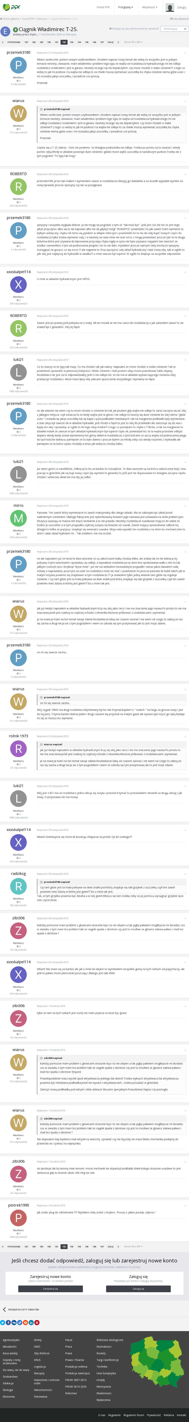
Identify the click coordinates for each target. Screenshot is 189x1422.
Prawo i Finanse (74, 1360)
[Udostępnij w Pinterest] (36, 1322)
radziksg (18, 873)
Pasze (68, 1340)
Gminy (38, 1340)
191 (56, 42)
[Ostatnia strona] (118, 42)
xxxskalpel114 (18, 271)
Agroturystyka (11, 1340)
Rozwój (101, 1353)
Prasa (68, 1353)
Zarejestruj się (50, 1288)
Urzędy (101, 1380)
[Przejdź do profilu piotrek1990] (18, 1218)
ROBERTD (18, 173)
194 (79, 42)
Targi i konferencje (108, 1360)
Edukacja (8, 1383)
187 (26, 42)
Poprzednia (14, 42)
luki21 (18, 359)
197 (102, 42)
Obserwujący (170, 28)
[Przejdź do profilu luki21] (18, 372)
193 (71, 42)
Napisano (52, 52)
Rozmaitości (104, 1346)
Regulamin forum (133, 1415)
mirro (18, 505)
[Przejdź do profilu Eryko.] (5, 31)
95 (185, 29)
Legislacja (40, 1366)
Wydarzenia (103, 1400)
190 (49, 42)
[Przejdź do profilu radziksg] (18, 886)
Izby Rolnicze (41, 1353)
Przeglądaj (124, 7)
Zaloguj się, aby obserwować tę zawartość (135, 28)
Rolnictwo (71, 1393)
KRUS (37, 1360)
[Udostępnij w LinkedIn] (31, 1322)
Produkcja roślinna (76, 1366)
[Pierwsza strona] (2, 42)
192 (64, 42)
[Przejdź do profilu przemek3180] (18, 65)
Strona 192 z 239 (132, 42)
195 (86, 42)
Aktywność (148, 7)
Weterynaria (104, 1386)
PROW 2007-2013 (75, 1380)
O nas (101, 1415)
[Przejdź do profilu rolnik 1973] (18, 748)
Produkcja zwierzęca (77, 1373)
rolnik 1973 (18, 735)
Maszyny (71, 34)
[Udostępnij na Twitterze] (2, 1322)
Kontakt (181, 1415)
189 (41, 42)
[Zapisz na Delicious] (19, 1322)
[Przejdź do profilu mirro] (18, 518)
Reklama (169, 1415)
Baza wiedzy (10, 1353)
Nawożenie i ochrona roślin (46, 1381)
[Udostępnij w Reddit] (25, 1322)
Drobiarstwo (10, 1376)
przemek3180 (18, 52)
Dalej (110, 42)
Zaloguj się (138, 1288)
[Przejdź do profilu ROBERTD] (18, 186)
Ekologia (8, 1390)
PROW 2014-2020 (75, 1386)
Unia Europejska (106, 1373)
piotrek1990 (18, 1205)
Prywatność (154, 1415)
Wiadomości (104, 1393)
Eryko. (33, 34)
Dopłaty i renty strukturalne (11, 1361)
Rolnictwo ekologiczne (110, 1340)
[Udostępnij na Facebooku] (8, 1322)
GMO (37, 1346)
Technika (102, 1366)
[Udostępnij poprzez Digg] (14, 1322)
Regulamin (114, 1415)
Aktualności (9, 1346)
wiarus (18, 100)
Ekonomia (9, 1396)
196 (94, 42)
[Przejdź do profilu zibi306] (18, 930)
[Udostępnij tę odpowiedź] (185, 53)
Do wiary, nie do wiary (16, 1370)
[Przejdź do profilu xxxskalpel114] (18, 284)
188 (33, 42)
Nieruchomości (43, 1390)
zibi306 (18, 917)
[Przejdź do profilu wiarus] (18, 113)
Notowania (40, 1396)
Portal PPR (103, 7)
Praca (68, 1346)
